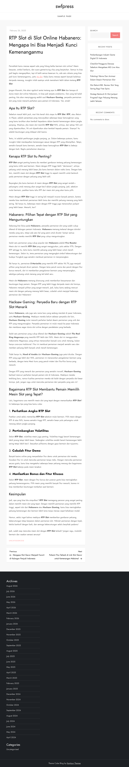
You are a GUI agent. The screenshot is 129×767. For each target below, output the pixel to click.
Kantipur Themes (74, 763)
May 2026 (10, 602)
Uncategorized (16, 541)
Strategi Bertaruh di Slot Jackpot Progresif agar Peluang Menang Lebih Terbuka (103, 98)
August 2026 (12, 585)
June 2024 (10, 726)
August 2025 (12, 650)
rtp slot (39, 76)
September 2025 (13, 645)
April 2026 (11, 607)
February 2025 (12, 683)
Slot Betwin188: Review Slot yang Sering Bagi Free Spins (104, 87)
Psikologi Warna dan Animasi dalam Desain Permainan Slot (102, 78)
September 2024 (13, 710)
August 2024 (12, 715)
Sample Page (65, 16)
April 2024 (11, 737)
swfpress (65, 6)
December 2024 (13, 694)
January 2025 (12, 688)
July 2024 (10, 721)
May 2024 (10, 732)
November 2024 (13, 699)
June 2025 (10, 661)
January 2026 (12, 623)
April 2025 (11, 672)
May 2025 (10, 667)
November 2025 (13, 634)
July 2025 (10, 656)
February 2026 (12, 618)
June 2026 (10, 596)
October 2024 (12, 704)
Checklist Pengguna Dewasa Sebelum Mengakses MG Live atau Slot (105, 67)
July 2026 (10, 591)
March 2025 (11, 677)
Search (94, 30)
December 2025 (13, 629)
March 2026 (11, 613)
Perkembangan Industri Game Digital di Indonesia (102, 56)
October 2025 (12, 640)
